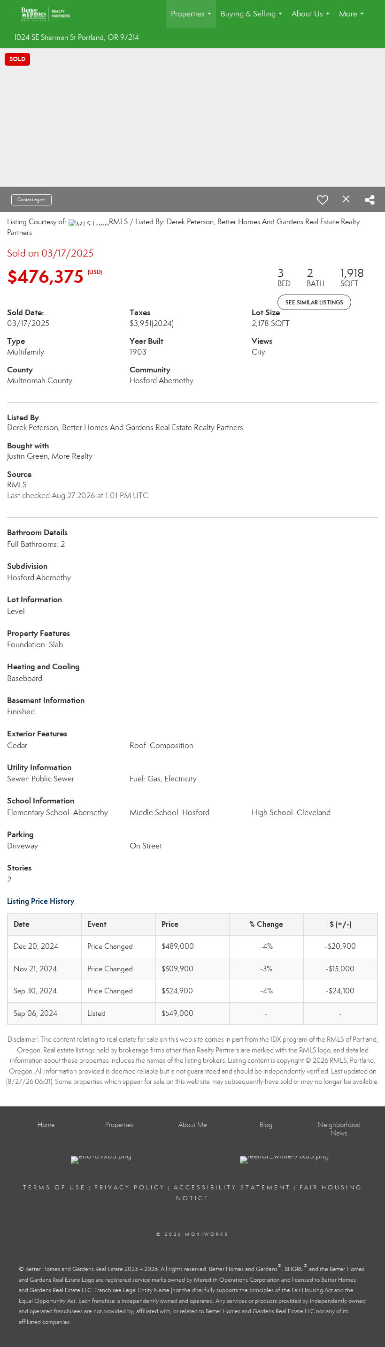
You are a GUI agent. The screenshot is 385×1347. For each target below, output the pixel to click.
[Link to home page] (50, 14)
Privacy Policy (129, 1187)
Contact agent (31, 200)
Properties (193, 18)
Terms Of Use (54, 1187)
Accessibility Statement (232, 1187)
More (353, 18)
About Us (312, 18)
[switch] (322, 199)
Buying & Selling (253, 18)
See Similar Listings (314, 302)
